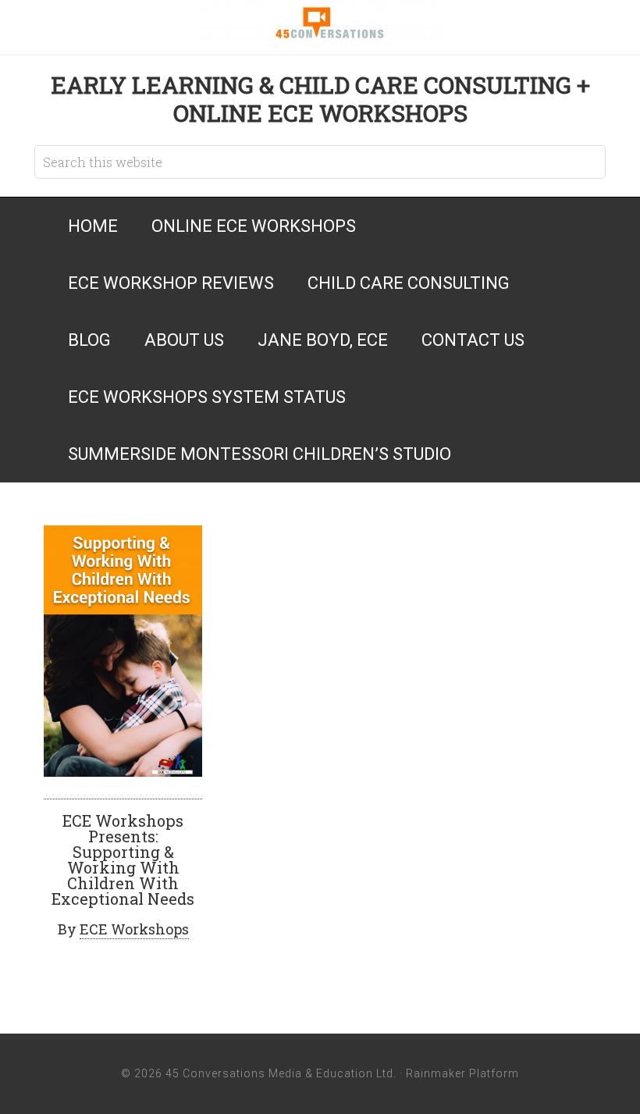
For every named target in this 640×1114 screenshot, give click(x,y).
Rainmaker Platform (462, 1073)
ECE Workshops (134, 929)
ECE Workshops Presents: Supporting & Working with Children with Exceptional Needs (123, 859)
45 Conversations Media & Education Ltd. (320, 23)
